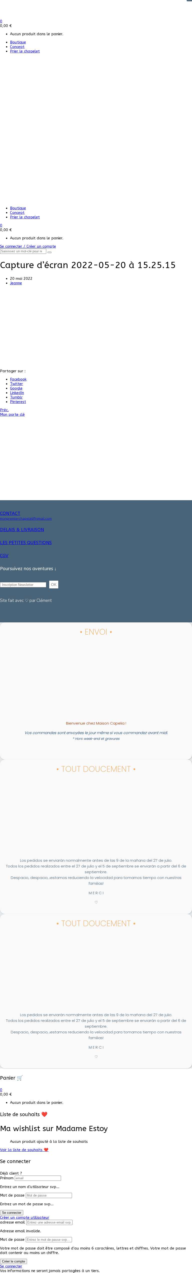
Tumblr (16, 397)
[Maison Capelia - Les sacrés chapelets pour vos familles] (37, 16)
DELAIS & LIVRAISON (22, 529)
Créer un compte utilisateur (24, 1217)
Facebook (18, 379)
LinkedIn (17, 393)
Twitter (16, 384)
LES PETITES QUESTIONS (26, 542)
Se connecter (11, 1213)
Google (16, 388)
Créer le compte (13, 1261)
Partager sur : (13, 371)
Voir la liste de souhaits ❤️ (24, 1150)
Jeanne (16, 283)
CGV (4, 555)
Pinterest (18, 402)
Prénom (7, 1178)
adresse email (12, 1222)
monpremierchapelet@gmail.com (26, 518)
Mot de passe (12, 1195)
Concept (17, 46)
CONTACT (10, 513)
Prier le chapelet (25, 51)
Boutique (18, 42)
